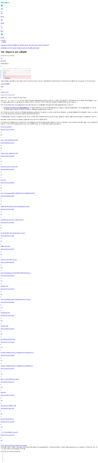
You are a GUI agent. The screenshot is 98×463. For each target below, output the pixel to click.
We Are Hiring (23, 445)
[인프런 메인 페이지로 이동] (49, 2)
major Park (3, 60)
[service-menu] (1, 42)
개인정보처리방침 (9, 445)
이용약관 (17, 445)
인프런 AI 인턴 (5, 92)
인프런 (2, 445)
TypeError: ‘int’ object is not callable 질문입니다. (17, 107)
